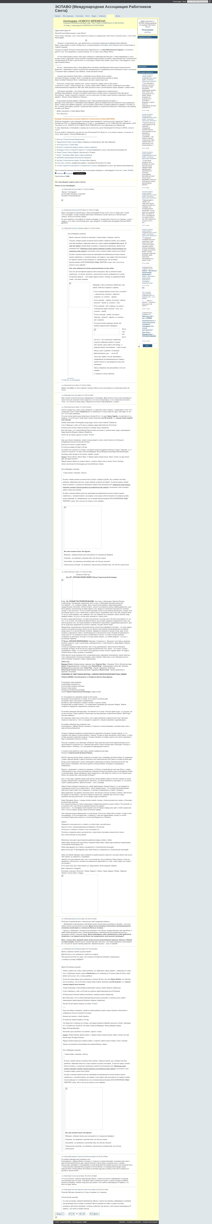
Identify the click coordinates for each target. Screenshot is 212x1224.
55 (91, 1214)
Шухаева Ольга (76, 918)
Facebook (69, 173)
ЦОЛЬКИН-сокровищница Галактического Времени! (74, 157)
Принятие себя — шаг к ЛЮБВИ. (148, 317)
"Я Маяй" (91, 435)
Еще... (147, 345)
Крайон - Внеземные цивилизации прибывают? (149, 272)
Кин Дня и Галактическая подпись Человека (71, 160)
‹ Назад (58, 1214)
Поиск (210, 1)
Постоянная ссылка (63, 189)
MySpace (60, 173)
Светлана (74, 189)
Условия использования (150, 1222)
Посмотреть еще (147, 283)
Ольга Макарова (76, 949)
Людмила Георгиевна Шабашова (81, 1156)
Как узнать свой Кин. (64, 163)
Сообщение (146, 281)
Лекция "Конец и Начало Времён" (68, 152)
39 (83, 1214)
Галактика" (118, 170)
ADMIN (69, 1222)
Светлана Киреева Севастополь (81, 1189)
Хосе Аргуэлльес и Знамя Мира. (68, 145)
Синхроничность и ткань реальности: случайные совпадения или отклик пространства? (148, 325)
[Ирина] (58, 25)
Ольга (73, 385)
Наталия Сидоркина (77, 228)
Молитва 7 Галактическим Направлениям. (71, 139)
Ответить (71, 378)
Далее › (96, 1214)
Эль (143, 292)
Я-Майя (130, 170)
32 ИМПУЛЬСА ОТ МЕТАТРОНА (113, 23)
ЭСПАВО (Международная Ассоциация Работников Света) (103, 9)
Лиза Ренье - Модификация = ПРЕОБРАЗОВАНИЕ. (149, 335)
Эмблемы (122, 1222)
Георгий (144, 75)
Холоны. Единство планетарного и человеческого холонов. (77, 165)
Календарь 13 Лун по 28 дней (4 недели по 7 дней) (74, 150)
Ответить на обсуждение (70, 380)
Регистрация (177, 1)
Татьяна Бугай (75, 1176)
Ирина (84, 23)
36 (73, 1214)
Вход (184, 1)
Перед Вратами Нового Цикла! (67, 142)
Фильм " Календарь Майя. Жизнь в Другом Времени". (75, 155)
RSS (56, 1217)
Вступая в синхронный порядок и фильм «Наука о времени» (77, 147)
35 (70, 1214)
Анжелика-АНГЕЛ (76, 210)
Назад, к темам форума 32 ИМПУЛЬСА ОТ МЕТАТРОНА (85, 25)
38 (80, 1214)
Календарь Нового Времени (110, 45)
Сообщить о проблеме (134, 1222)
